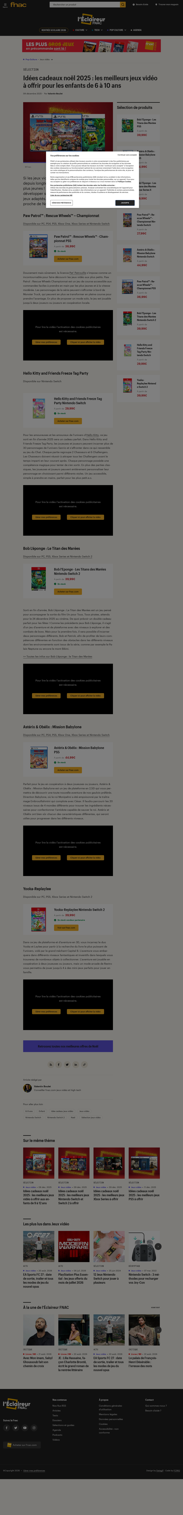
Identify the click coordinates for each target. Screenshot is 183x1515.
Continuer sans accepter (127, 155)
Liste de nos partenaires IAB (61, 195)
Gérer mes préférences (61, 203)
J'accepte (125, 203)
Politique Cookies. (124, 182)
